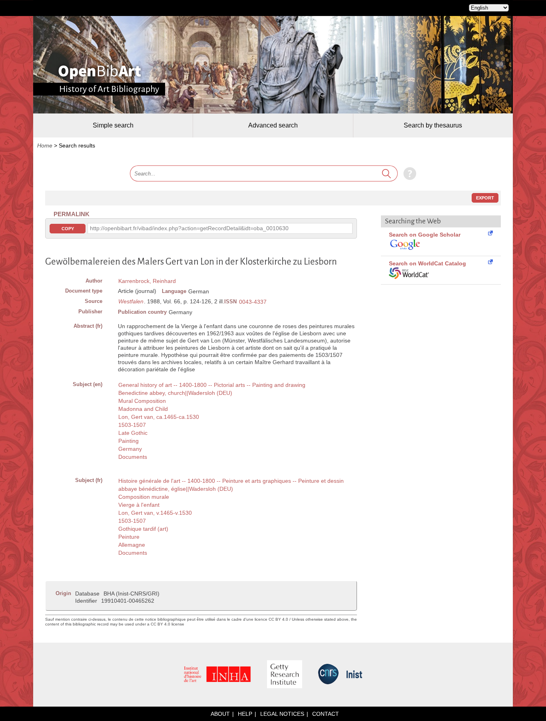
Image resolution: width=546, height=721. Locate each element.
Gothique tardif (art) (143, 529)
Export (485, 197)
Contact (325, 714)
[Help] (407, 173)
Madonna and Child (143, 409)
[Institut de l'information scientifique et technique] (354, 674)
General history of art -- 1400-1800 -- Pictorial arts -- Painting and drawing (211, 385)
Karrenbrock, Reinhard (147, 281)
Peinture (128, 537)
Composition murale (143, 497)
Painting (128, 441)
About (220, 714)
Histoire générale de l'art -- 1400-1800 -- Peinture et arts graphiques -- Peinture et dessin (231, 481)
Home (44, 145)
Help (245, 714)
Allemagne (131, 545)
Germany (130, 449)
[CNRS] (328, 674)
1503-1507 (132, 425)
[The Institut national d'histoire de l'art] (217, 674)
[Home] (99, 72)
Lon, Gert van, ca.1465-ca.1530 (158, 417)
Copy (68, 228)
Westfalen (130, 301)
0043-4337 (253, 302)
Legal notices (282, 714)
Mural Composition (142, 401)
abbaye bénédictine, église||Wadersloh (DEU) (175, 489)
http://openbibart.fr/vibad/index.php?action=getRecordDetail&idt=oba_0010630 (189, 228)
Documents (132, 457)
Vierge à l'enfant (138, 505)
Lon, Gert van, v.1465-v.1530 (155, 513)
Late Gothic (132, 433)
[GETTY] (284, 674)
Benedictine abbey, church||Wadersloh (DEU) (175, 393)
